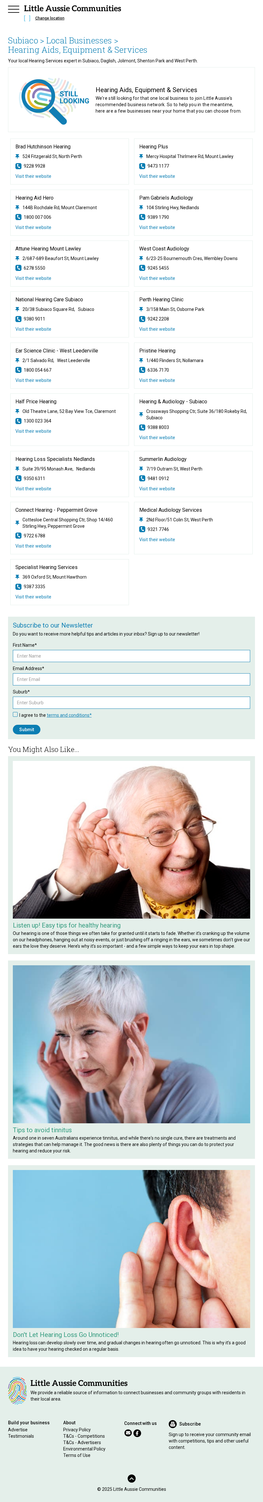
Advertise (18, 1429)
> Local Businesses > (79, 40)
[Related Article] (131, 840)
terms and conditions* (69, 715)
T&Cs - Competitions (84, 1436)
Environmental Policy (84, 1448)
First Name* (25, 645)
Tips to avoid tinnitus (42, 1130)
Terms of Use (76, 1455)
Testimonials (21, 1436)
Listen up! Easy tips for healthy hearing (67, 925)
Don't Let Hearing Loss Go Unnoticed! (66, 1334)
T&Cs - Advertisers (82, 1442)
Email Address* (28, 668)
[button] (14, 8)
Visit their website (33, 176)
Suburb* (21, 691)
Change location (49, 18)
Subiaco (23, 40)
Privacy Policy (77, 1429)
